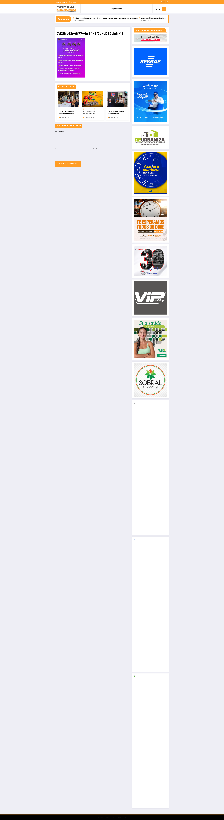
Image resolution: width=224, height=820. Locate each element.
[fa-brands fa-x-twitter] (164, 2)
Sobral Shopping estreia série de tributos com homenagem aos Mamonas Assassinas (91, 112)
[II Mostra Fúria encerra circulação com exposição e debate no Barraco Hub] (117, 99)
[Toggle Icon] (164, 9)
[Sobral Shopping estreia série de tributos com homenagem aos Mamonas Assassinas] (92, 99)
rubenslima (63, 109)
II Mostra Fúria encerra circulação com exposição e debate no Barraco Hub (134, 18)
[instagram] (167, 2)
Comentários (59, 131)
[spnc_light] (159, 9)
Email (95, 149)
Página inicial (116, 8)
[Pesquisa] (155, 8)
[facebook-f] (162, 2)
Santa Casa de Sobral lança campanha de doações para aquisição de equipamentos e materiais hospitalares (67, 112)
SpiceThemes (122, 817)
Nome (57, 149)
